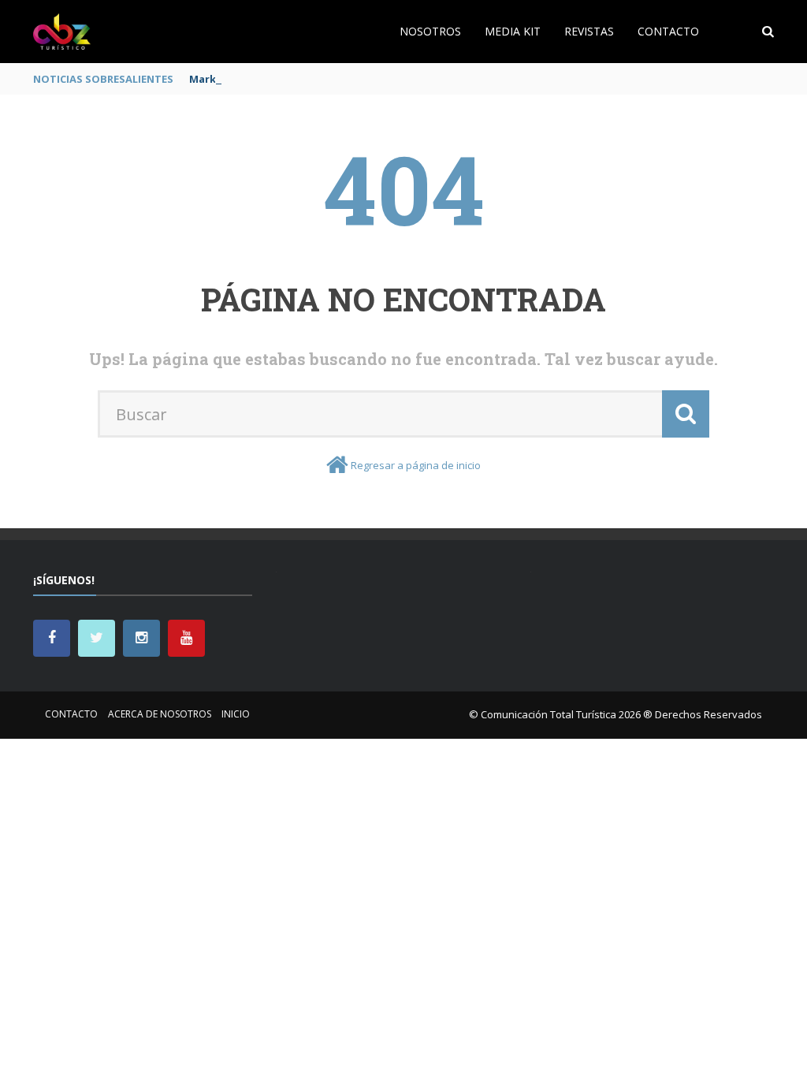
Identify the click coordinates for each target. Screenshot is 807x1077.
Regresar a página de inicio (416, 465)
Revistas (589, 31)
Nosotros (430, 31)
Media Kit (513, 31)
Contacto (668, 31)
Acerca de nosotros (159, 714)
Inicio (235, 714)
